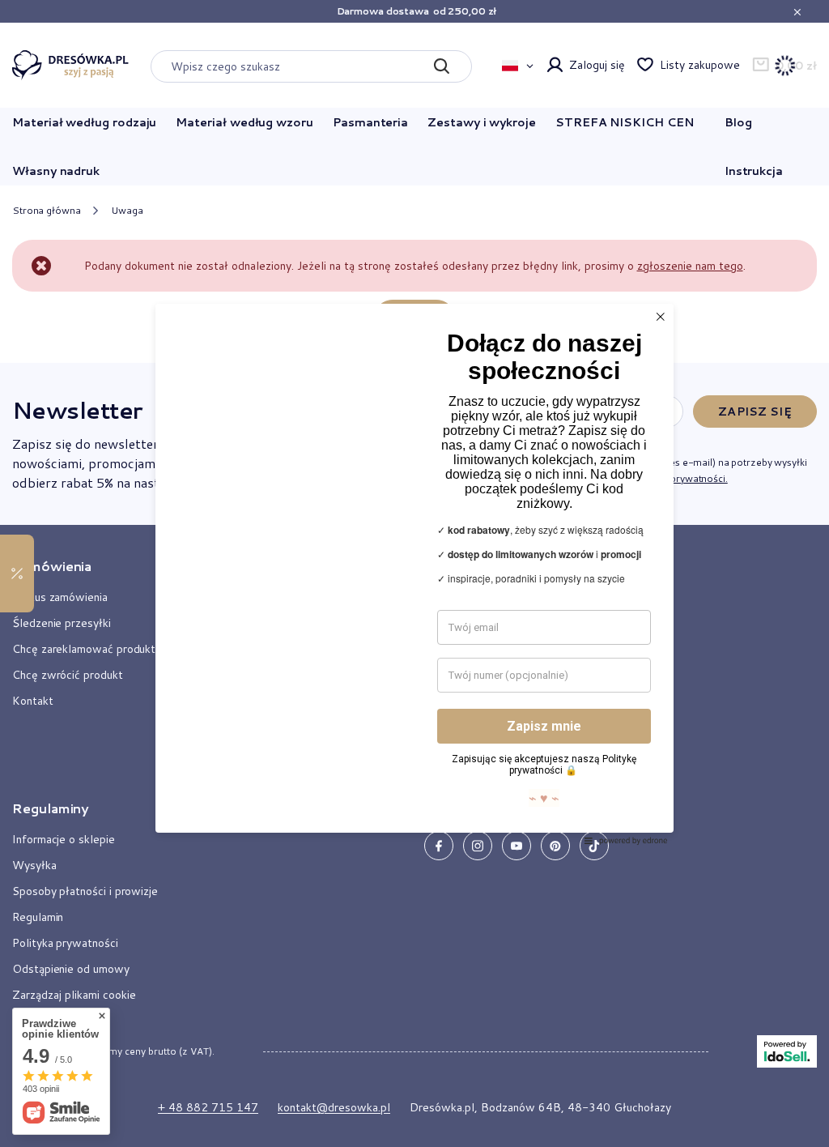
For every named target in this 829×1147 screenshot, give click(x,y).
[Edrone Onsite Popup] (414, 573)
